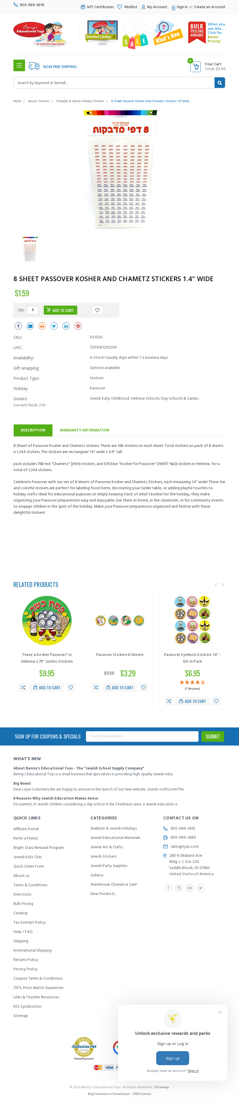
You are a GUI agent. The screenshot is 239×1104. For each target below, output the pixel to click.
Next (223, 585)
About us (21, 876)
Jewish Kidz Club (27, 857)
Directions (22, 894)
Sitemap (20, 1016)
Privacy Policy (25, 969)
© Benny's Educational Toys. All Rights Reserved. (119, 1087)
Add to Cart (49, 687)
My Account (157, 7)
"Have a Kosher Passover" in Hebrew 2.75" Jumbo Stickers (47, 658)
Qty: (21, 309)
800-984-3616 (32, 5)
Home (17, 101)
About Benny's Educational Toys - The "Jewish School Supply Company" (78, 768)
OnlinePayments (84, 1058)
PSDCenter (142, 1094)
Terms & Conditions (30, 885)
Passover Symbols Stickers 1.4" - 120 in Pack (192, 658)
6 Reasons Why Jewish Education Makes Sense (55, 798)
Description (33, 430)
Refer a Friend (25, 838)
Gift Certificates (100, 7)
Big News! (22, 784)
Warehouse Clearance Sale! (113, 884)
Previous (216, 585)
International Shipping (32, 950)
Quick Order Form (28, 866)
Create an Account (210, 7)
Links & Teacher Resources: (36, 997)
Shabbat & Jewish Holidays (113, 828)
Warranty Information (84, 430)
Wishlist (130, 7)
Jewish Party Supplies (108, 866)
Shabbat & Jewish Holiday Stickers (80, 101)
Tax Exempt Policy (29, 922)
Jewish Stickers (38, 101)
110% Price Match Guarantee (38, 988)
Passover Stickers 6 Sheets (120, 655)
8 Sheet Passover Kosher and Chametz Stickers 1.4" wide (150, 101)
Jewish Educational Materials (115, 838)
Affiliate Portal (26, 829)
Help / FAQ (23, 932)
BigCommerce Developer (109, 1094)
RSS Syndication (27, 1006)
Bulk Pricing (23, 904)
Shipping (20, 941)
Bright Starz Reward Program (38, 847)
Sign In (182, 7)
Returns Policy (25, 960)
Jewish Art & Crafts (106, 847)
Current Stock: (29, 405)
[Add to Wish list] (70, 687)
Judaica (96, 875)
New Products (102, 894)
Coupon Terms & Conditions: (38, 978)
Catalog (20, 913)
